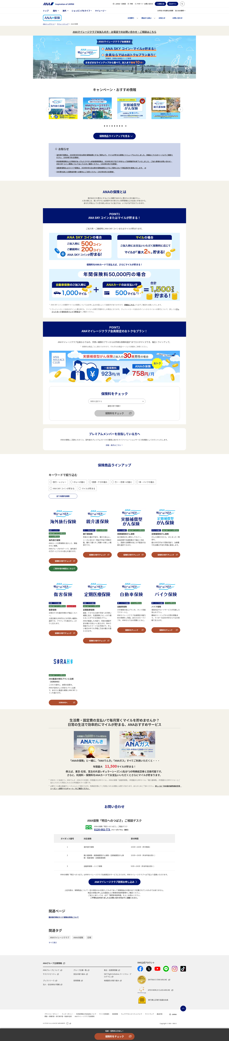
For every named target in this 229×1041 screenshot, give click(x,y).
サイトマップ (149, 1014)
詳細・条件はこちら (113, 445)
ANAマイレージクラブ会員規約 (85, 1016)
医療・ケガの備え (99, 482)
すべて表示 (53, 942)
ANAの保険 (78, 937)
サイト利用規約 (104, 1014)
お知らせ (162, 18)
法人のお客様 (179, 11)
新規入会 (161, 4)
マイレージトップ (62, 24)
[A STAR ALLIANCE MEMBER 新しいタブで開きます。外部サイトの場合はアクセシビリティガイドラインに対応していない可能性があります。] (57, 1023)
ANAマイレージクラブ (59, 937)
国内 (55, 10)
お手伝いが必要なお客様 (165, 11)
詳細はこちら (129, 305)
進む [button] (180, 109)
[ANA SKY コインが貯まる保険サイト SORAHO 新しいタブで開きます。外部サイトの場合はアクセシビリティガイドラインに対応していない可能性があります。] (165, 108)
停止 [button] (125, 125)
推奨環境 (115, 1014)
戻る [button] (48, 109)
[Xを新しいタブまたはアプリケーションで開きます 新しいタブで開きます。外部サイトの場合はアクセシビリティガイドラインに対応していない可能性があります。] (149, 969)
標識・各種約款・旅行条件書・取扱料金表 (58, 1016)
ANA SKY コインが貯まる (64, 488)
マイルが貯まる (88, 488)
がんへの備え (79, 482)
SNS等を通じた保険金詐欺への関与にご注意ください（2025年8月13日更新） (85, 172)
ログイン (173, 4)
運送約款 (159, 1014)
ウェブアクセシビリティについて (131, 1014)
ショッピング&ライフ (81, 10)
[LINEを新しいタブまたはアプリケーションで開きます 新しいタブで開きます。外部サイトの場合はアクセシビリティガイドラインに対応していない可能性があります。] (166, 969)
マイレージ (99, 10)
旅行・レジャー (59, 482)
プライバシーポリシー (51, 1014)
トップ (46, 10)
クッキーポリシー (67, 1014)
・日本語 (120, 4)
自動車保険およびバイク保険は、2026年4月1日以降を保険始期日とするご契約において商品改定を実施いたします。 (100, 168)
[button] (182, 4)
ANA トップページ (49, 24)
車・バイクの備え (146, 482)
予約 (131, 4)
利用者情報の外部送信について (86, 1014)
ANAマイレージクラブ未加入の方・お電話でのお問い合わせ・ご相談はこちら (114, 32)
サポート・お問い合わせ (145, 4)
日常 (89, 937)
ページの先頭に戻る (183, 1008)
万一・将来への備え (123, 482)
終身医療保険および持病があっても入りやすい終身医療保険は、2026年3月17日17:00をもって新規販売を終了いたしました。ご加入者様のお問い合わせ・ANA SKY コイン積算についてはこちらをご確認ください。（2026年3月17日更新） (114, 162)
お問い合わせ (177, 18)
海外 (64, 10)
